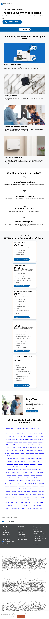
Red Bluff (28, 480)
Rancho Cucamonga (38, 477)
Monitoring (20, 532)
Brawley (28, 431)
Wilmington (38, 505)
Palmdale (9, 475)
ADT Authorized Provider (23, 537)
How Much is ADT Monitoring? (39, 538)
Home (3, 517)
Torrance (33, 500)
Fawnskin (15, 447)
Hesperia (17, 453)
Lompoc (41, 458)
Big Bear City (22, 431)
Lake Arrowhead (39, 455)
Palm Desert (32, 472)
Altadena (8, 428)
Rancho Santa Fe (20, 480)
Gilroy (16, 450)
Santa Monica (21, 494)
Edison (25, 442)
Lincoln (33, 458)
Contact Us (4, 537)
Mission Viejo (33, 464)
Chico (14, 436)
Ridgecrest (19, 483)
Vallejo (30, 502)
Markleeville (10, 464)
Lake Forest (16, 458)
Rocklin (30, 483)
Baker (35, 428)
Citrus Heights (30, 436)
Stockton (35, 497)
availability (8, 517)
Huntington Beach (30, 453)
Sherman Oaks (40, 494)
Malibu (34, 461)
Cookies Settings (13, 616)
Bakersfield (40, 428)
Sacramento (41, 483)
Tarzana (13, 500)
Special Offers (5, 532)
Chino (18, 436)
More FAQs (35, 544)
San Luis (41, 508)
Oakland (29, 469)
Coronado (8, 439)
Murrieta (36, 466)
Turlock (41, 500)
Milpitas (21, 464)
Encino (25, 444)
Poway (31, 477)
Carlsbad (41, 433)
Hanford (27, 450)
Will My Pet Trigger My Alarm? (39, 536)
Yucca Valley (35, 508)
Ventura (41, 502)
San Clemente (22, 486)
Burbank (40, 431)
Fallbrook (9, 447)
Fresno (35, 447)
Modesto (40, 464)
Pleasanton (14, 477)
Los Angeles (22, 461)
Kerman (14, 455)
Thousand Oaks (25, 500)
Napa (40, 466)
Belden (8, 431)
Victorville (10, 505)
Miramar (25, 511)
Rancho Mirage (12, 480)
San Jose (42, 486)
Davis (31, 439)
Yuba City (29, 508)
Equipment (20, 530)
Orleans (13, 472)
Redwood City (8, 483)
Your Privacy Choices (9, 541)
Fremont (30, 447)
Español (46, 1)
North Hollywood (11, 469)
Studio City (41, 497)
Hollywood (19, 511)
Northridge (18, 469)
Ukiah (11, 502)
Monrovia (10, 466)
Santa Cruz (7, 494)
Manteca (39, 461)
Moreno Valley (29, 466)
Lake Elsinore (9, 458)
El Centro (35, 442)
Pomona (20, 477)
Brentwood (34, 431)
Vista (19, 505)
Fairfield (41, 444)
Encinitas (20, 444)
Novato (24, 469)
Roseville (35, 483)
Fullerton (40, 447)
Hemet (12, 453)
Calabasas (8, 433)
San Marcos (26, 489)
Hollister (22, 453)
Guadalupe (21, 450)
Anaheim (13, 428)
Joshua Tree (8, 455)
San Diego (28, 486)
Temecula (19, 500)
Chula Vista (23, 436)
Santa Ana (20, 491)
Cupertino (21, 439)
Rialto (14, 483)
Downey (16, 442)
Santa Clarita (41, 491)
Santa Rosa (28, 494)
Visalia (15, 505)
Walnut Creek (25, 505)
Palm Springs (40, 472)
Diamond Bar (10, 442)
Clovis (36, 436)
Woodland (8, 508)
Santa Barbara (27, 491)
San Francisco (35, 486)
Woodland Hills (15, 508)
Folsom (20, 447)
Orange (8, 472)
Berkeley (16, 431)
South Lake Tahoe (28, 497)
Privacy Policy (5, 543)
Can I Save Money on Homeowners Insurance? (38, 541)
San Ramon (13, 491)
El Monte (40, 442)
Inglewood (41, 453)
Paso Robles (26, 475)
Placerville (8, 477)
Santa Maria (14, 494)
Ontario (40, 469)
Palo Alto (14, 475)
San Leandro (10, 489)
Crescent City (15, 439)
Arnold (31, 428)
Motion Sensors (21, 534)
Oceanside (34, 469)
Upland (15, 502)
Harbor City (33, 450)
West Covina (32, 505)
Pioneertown (39, 475)
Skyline (30, 511)
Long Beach (10, 461)
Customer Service (6, 539)
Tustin (7, 502)
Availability (4, 527)
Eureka (36, 444)
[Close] (47, 613)
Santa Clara (34, 491)
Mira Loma (26, 464)
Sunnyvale (8, 500)
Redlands (38, 480)
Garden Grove (10, 450)
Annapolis (19, 428)
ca (11, 517)
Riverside (25, 483)
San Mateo (39, 489)
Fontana (25, 447)
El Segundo (8, 444)
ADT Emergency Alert (22, 539)
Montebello (16, 466)
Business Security (6, 534)
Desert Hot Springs (38, 439)
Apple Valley (25, 428)
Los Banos (29, 461)
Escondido (30, 444)
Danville (27, 439)
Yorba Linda (23, 508)
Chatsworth (8, 436)
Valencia (26, 502)
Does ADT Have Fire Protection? (37, 528)
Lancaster (22, 458)
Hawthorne (39, 450)
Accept (21, 616)
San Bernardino (13, 486)
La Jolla (19, 455)
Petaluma (33, 475)
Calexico (14, 433)
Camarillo (27, 433)
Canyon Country (34, 433)
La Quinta (24, 455)
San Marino (32, 489)
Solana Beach (14, 497)
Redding (33, 480)
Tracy (37, 500)
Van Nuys (36, 502)
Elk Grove (15, 444)
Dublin (20, 442)
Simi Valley (7, 497)
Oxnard (17, 472)
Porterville (26, 477)
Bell (12, 431)
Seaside (34, 494)
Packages (4, 530)
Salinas (7, 486)
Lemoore (28, 458)
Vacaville (21, 502)
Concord (41, 436)
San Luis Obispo (18, 489)
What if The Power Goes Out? (39, 533)
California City (20, 433)
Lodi (37, 458)
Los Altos (17, 461)
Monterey (22, 466)
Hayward (7, 453)
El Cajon (30, 442)
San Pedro (7, 491)
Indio (36, 453)
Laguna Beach (31, 455)
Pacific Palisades (24, 472)
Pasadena (20, 475)
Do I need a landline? (37, 531)
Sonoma (21, 497)
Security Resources (22, 527)
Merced (16, 464)
